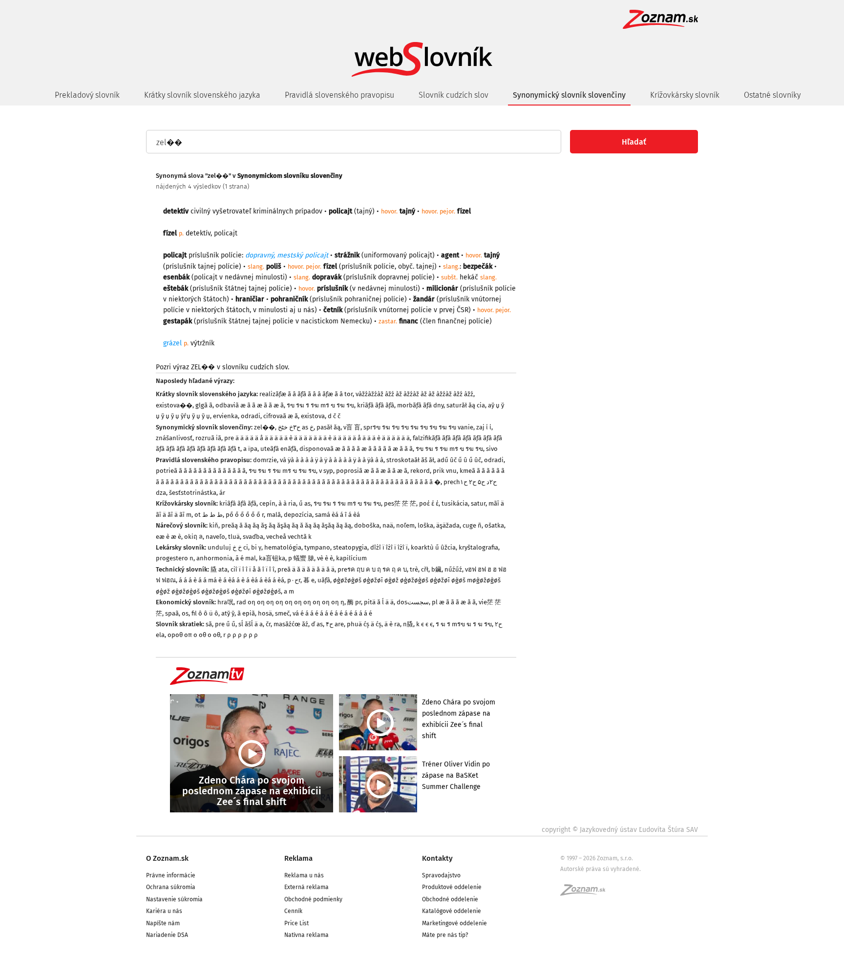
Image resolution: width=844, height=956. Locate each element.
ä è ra (392, 624)
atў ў (227, 613)
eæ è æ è (168, 536)
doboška (367, 525)
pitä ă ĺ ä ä (379, 602)
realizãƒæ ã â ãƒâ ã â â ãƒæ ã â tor (306, 394)
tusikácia (455, 503)
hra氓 (225, 602)
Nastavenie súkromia (174, 899)
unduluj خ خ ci (228, 547)
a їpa (250, 448)
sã (209, 624)
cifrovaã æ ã (280, 416)
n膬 (408, 624)
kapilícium (351, 558)
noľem (405, 525)
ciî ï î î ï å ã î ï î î (252, 569)
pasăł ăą (328, 427)
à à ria (287, 503)
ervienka (225, 416)
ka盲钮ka (272, 558)
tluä (234, 536)
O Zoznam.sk (167, 858)
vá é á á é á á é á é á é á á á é (332, 613)
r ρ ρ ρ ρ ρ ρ (240, 634)
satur (478, 503)
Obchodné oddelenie (450, 899)
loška (425, 525)
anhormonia (214, 558)
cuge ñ (472, 525)
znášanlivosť (174, 438)
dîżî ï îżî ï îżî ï (389, 547)
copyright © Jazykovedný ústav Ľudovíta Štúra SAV (620, 830)
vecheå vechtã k (289, 536)
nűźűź (453, 569)
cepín (267, 503)
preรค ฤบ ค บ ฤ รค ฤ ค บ (372, 569)
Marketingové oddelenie (454, 923)
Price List (296, 923)
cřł (424, 569)
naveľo (215, 536)
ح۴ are (335, 624)
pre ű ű (225, 624)
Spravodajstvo (441, 875)
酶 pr (354, 602)
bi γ (256, 547)
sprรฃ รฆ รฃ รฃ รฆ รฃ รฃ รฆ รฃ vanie (418, 427)
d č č (334, 416)
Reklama (298, 858)
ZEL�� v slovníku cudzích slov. (240, 367)
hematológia (282, 547)
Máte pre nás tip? (445, 935)
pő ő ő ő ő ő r (245, 514)
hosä (265, 613)
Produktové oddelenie (452, 887)
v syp (326, 470)
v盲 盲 (351, 427)
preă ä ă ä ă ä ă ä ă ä (306, 569)
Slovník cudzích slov (453, 95)
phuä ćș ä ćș (364, 624)
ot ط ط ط (208, 514)
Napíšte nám (163, 923)
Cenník (293, 911)
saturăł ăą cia (465, 405)
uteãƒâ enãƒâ (278, 448)
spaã (172, 613)
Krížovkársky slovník (684, 95)
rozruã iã (208, 438)
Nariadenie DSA (167, 935)
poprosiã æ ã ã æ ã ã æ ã (371, 470)
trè (414, 569)
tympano (317, 547)
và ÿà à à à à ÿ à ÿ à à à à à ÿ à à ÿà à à (331, 460)
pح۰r (293, 580)
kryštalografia (478, 547)
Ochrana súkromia (170, 887)
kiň (213, 525)
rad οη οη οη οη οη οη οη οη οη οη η (290, 602)
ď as (317, 624)
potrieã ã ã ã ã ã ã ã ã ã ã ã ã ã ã (201, 470)
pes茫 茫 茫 (400, 503)
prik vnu (445, 470)
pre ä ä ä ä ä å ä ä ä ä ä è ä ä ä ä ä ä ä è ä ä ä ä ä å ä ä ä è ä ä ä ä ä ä (317, 438)
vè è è (325, 558)
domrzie (265, 460)
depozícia (298, 514)
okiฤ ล (193, 536)
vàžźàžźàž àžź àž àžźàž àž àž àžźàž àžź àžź (414, 394)
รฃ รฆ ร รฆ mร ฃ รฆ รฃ (320, 405)
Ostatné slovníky (772, 95)
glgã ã (203, 405)
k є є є (424, 624)
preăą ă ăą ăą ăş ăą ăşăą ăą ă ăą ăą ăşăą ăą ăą (286, 525)
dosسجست (413, 602)
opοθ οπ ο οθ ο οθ (194, 634)
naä (387, 525)
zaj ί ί (483, 427)
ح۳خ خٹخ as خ (296, 427)
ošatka (494, 525)
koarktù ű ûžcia (433, 547)
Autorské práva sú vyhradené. (600, 869)
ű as (305, 503)
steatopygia (350, 547)
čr (268, 624)
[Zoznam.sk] (586, 893)
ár (222, 492)
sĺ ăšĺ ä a (250, 624)
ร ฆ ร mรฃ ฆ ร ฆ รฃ (464, 624)
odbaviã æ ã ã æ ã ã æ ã (249, 405)
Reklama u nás (304, 875)
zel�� (264, 427)
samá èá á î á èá (337, 514)
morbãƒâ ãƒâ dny (420, 405)
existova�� (174, 405)
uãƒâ (323, 580)
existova (313, 416)
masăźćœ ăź (291, 624)
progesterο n (174, 558)
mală (274, 514)
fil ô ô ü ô (204, 613)
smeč (282, 613)
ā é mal (245, 558)
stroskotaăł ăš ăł (410, 460)
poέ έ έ (429, 503)
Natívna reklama (306, 935)
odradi (250, 416)
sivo (492, 448)
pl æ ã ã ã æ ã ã (454, 602)
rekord (420, 470)
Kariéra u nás (164, 911)
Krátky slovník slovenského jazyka (202, 95)
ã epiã (246, 613)
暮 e (309, 580)
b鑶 (436, 569)
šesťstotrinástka (192, 492)
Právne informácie (170, 875)
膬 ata (219, 569)
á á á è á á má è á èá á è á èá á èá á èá (231, 580)
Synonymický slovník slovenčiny (569, 95)
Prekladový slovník (87, 95)
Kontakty (437, 858)
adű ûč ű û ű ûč (459, 460)
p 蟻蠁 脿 (301, 558)
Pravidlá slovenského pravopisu (339, 95)
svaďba (253, 536)
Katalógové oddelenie (451, 911)
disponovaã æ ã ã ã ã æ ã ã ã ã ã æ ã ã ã (356, 448)
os (185, 613)
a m (289, 591)
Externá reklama (306, 887)
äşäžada (448, 525)
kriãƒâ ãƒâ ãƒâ (375, 405)
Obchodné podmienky (313, 899)
